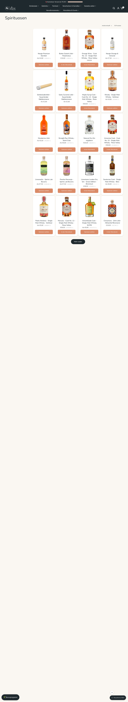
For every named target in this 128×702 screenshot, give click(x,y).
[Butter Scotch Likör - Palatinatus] (67, 40)
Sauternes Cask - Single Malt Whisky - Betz (112, 180)
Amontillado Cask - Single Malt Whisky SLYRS (89, 223)
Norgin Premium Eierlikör (44, 55)
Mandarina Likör (44, 138)
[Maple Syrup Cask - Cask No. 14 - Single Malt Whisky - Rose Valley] (89, 81)
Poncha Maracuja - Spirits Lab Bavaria (67, 180)
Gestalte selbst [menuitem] (89, 6)
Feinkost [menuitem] (55, 6)
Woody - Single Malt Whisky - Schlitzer (112, 96)
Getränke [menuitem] (45, 6)
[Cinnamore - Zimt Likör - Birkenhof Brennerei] (112, 207)
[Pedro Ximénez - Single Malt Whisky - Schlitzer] (44, 207)
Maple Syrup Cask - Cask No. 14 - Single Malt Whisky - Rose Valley (89, 98)
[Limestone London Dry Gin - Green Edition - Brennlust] (89, 165)
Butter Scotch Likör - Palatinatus (66, 55)
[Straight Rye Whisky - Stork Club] (67, 124)
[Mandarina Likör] (44, 124)
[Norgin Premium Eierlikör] (44, 40)
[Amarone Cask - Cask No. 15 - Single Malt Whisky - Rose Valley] (112, 124)
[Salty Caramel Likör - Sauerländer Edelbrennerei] (67, 81)
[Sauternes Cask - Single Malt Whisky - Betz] (112, 165)
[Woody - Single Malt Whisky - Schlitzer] (112, 81)
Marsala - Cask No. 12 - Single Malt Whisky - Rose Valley (66, 223)
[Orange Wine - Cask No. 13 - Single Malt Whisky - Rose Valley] (89, 40)
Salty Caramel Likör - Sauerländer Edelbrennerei (66, 97)
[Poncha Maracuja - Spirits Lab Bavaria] (67, 165)
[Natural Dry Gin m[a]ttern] (89, 124)
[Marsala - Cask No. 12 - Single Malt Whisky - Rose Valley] (67, 207)
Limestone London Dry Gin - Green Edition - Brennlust (89, 181)
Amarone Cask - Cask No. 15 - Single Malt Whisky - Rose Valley (112, 140)
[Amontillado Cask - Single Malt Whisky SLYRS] (89, 207)
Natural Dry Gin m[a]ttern (89, 139)
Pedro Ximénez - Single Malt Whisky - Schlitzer (43, 222)
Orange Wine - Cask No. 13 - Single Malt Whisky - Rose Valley (89, 56)
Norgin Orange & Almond (112, 55)
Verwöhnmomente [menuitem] (52, 10)
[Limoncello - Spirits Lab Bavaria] (44, 165)
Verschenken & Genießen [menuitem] (71, 6)
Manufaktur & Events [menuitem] (70, 10)
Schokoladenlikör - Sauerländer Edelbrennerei (44, 97)
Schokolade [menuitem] (33, 6)
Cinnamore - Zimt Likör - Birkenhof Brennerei (112, 222)
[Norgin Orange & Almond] (112, 40)
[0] (121, 8)
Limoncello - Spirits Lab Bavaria (43, 180)
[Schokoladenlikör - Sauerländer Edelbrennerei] (44, 81)
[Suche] (114, 8)
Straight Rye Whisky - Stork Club (67, 139)
